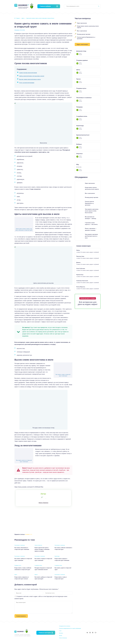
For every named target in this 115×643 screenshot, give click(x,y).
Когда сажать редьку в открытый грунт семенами (62, 559)
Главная (18, 18)
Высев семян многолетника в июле (30, 79)
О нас (60, 630)
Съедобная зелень (38, 565)
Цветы (23, 18)
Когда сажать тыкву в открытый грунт (61, 577)
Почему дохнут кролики (83, 34)
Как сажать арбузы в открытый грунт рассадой (43, 577)
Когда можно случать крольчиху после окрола (88, 26)
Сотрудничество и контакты (64, 626)
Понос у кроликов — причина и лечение (90, 229)
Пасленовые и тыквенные (19, 545)
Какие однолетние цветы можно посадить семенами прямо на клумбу (42, 549)
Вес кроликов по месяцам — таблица (90, 217)
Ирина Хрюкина (43, 502)
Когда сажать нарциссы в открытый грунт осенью (21, 577)
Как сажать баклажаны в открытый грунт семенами (21, 548)
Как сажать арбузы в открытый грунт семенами (23, 559)
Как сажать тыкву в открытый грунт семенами (63, 375)
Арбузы (36, 574)
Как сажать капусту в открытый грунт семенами (24, 461)
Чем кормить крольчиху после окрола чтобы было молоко (91, 211)
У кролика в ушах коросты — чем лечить (91, 223)
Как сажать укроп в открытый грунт (63, 568)
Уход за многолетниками (26, 82)
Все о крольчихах (82, 30)
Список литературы (63, 637)
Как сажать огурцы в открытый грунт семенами (43, 559)
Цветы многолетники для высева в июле (31, 76)
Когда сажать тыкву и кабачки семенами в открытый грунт (22, 568)
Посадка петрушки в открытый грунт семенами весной (43, 568)
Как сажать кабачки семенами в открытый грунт (63, 548)
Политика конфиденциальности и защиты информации (70, 628)
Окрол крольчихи (82, 23)
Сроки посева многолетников (28, 72)
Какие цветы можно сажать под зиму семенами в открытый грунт (23, 229)
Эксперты (61, 633)
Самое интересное (38, 545)
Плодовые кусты (17, 565)
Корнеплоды (57, 556)
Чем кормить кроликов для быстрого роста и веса (91, 236)
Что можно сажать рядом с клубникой (90, 252)
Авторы (60, 635)
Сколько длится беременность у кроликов (86, 37)
